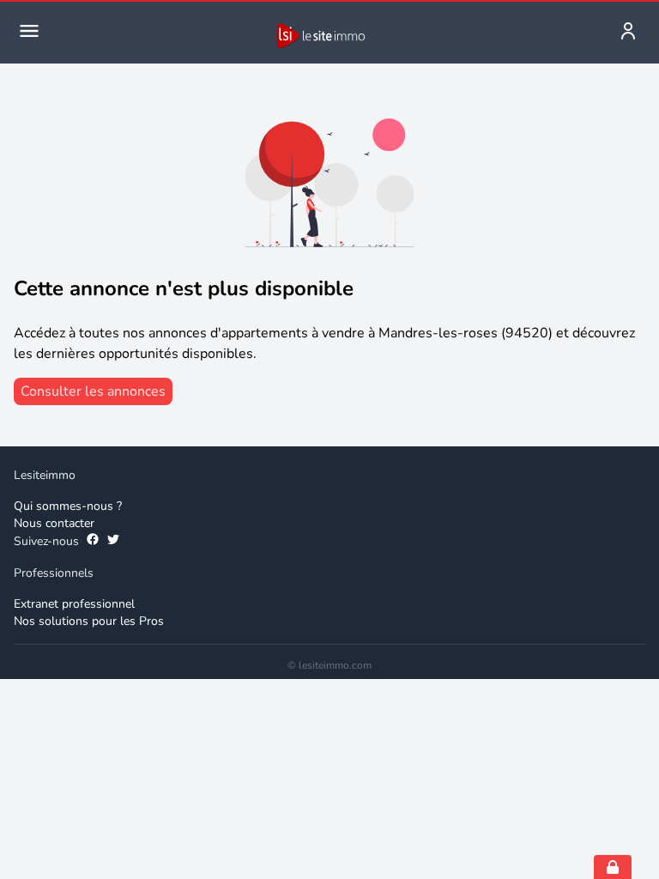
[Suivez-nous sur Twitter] (113, 541)
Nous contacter (54, 523)
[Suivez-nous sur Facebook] (93, 541)
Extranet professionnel (74, 604)
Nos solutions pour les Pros (89, 621)
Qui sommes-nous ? (68, 506)
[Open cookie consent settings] (613, 867)
